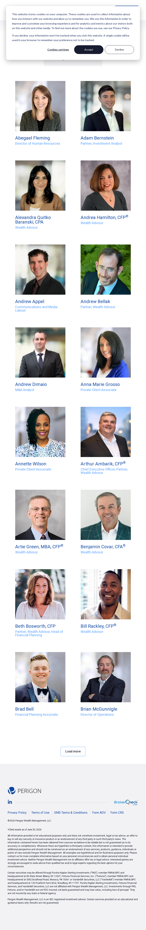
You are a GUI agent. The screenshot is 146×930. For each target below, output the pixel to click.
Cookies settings (58, 49)
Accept (88, 49)
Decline (119, 49)
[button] (73, 751)
